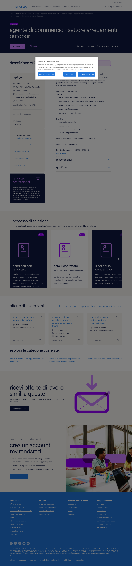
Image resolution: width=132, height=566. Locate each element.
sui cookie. (80, 69)
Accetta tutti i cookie (86, 74)
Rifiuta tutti (70, 74)
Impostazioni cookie (46, 74)
